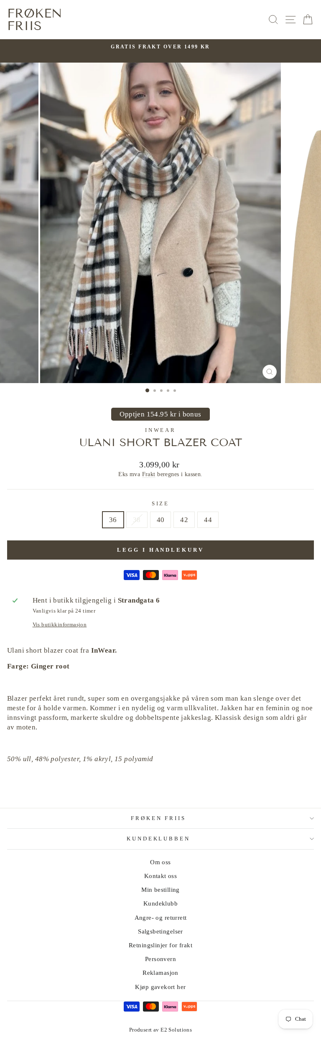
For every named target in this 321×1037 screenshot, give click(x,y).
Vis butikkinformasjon (60, 624)
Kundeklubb (160, 903)
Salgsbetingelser (160, 931)
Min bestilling (160, 889)
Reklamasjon (160, 972)
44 (208, 520)
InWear (160, 430)
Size (161, 503)
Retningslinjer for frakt (160, 945)
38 (137, 520)
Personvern (160, 958)
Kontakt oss (160, 875)
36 (113, 520)
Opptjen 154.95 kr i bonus (160, 414)
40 (161, 520)
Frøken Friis (34, 19)
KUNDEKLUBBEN (159, 838)
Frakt (148, 474)
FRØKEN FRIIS (158, 818)
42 (184, 520)
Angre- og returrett (161, 917)
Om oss (160, 861)
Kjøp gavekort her (160, 986)
